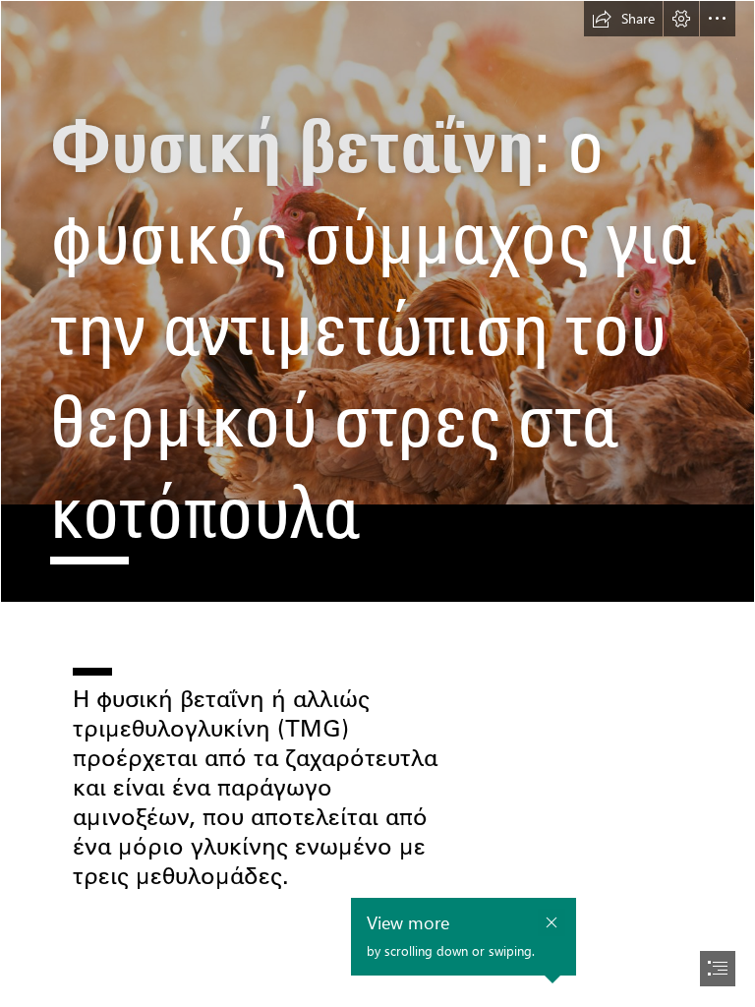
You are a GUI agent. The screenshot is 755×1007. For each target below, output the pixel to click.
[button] (623, 18)
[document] (377, 503)
